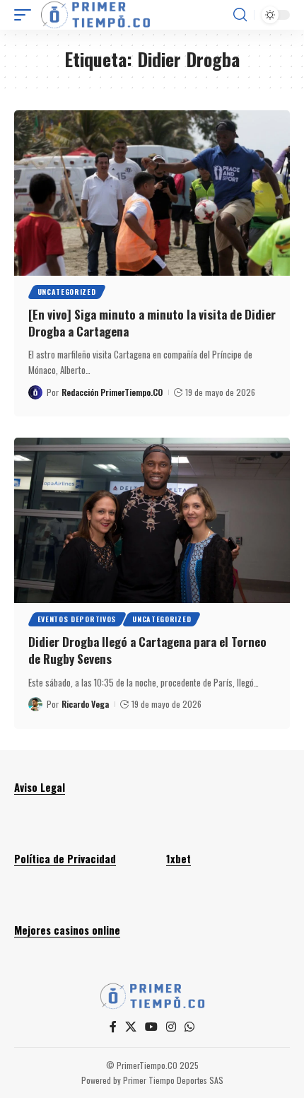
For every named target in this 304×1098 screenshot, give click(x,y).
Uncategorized (66, 291)
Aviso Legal (39, 787)
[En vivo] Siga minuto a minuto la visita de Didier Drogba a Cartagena (152, 322)
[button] (26, 15)
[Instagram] (171, 1026)
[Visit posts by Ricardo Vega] (35, 704)
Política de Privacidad (65, 858)
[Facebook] (113, 1026)
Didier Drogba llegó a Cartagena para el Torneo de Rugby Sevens (147, 650)
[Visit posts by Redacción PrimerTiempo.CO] (35, 392)
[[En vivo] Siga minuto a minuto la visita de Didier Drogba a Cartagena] (152, 193)
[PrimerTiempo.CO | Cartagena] (95, 15)
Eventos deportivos (77, 619)
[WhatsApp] (189, 1026)
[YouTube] (151, 1026)
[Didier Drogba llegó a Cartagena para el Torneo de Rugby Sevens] (152, 520)
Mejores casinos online (67, 930)
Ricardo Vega (85, 704)
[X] (131, 1026)
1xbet (178, 858)
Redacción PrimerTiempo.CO (112, 392)
